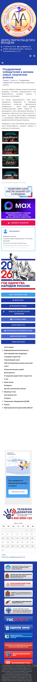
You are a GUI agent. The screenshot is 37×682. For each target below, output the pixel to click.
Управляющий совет (12, 360)
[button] (34, 56)
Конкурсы (8, 385)
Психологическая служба (14, 369)
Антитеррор (9, 347)
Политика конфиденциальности (13, 557)
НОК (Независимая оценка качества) (18, 363)
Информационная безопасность (16, 350)
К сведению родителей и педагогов (18, 376)
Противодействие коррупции (15, 353)
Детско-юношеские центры (15, 388)
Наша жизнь (8, 382)
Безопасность (9, 373)
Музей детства (10, 392)
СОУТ (6, 366)
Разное (6, 404)
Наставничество (10, 395)
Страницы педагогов (12, 357)
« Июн (3, 555)
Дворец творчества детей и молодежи (18, 41)
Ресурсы (7, 398)
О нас (6, 379)
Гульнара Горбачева (16, 231)
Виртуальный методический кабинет (18, 408)
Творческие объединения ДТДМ (16, 401)
